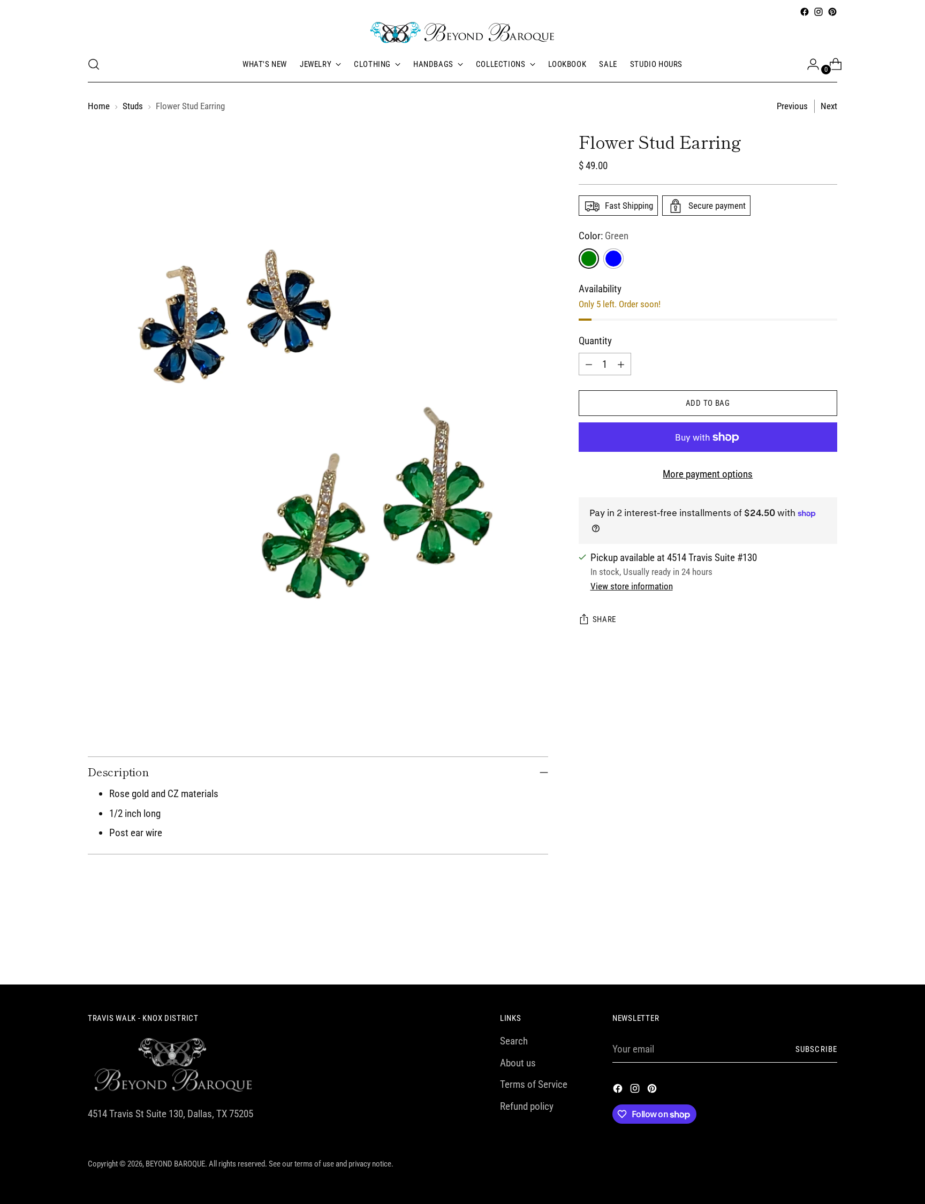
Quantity (595, 341)
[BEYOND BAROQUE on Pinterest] (832, 12)
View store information (631, 586)
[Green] (589, 258)
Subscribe (816, 1049)
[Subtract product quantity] (588, 364)
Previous (792, 106)
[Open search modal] (93, 64)
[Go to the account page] (809, 64)
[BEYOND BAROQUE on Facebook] (804, 12)
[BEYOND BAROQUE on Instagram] (818, 12)
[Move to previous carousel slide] (803, 948)
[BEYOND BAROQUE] (462, 32)
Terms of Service (533, 1084)
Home (99, 106)
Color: (603, 236)
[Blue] (613, 258)
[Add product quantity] (621, 364)
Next (829, 106)
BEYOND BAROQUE (175, 1164)
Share (605, 619)
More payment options (708, 474)
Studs (133, 106)
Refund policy (527, 1106)
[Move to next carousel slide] (828, 947)
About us (518, 1063)
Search (514, 1041)
